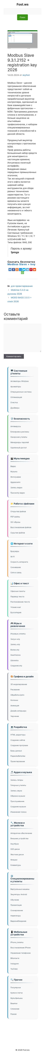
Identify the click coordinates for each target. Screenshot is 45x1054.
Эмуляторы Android (18, 894)
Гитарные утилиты (18, 785)
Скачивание (15, 567)
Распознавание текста (20, 602)
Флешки (13, 860)
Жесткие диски (17, 854)
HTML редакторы (18, 735)
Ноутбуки (14, 844)
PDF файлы (15, 517)
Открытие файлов (18, 511)
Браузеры (14, 551)
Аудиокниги (15, 482)
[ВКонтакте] (10, 269)
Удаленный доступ (18, 448)
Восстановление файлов (20, 527)
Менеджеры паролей (19, 442)
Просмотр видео (17, 493)
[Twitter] (24, 269)
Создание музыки (18, 806)
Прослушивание (17, 801)
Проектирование (17, 761)
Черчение (14, 716)
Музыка (13, 471)
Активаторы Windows (19, 381)
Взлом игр (14, 650)
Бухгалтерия (15, 612)
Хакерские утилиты (18, 437)
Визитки (13, 1003)
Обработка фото (17, 695)
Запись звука (16, 791)
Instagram (14, 964)
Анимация (14, 705)
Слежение (14, 1009)
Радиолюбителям (17, 756)
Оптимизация (16, 397)
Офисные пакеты (17, 591)
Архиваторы (15, 386)
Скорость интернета (19, 562)
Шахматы (14, 660)
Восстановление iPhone (20, 947)
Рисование (15, 689)
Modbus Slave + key (22, 264)
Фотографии (15, 477)
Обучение (14, 900)
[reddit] (34, 269)
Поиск (22, 17)
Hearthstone (15, 655)
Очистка (14, 402)
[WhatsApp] (22, 272)
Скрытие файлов (17, 533)
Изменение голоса (18, 812)
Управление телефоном (20, 953)
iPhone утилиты (17, 942)
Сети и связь (16, 572)
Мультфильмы (16, 998)
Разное (13, 1014)
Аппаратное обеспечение (21, 833)
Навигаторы (15, 916)
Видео (13, 466)
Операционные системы (21, 392)
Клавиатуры (15, 865)
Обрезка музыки (17, 796)
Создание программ (19, 745)
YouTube (14, 969)
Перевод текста (17, 596)
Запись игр (15, 644)
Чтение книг (15, 607)
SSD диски (15, 849)
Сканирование (16, 910)
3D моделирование (18, 684)
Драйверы (15, 408)
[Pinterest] (31, 269)
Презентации (16, 905)
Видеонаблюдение (18, 921)
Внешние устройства (19, 838)
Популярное (15, 987)
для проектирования (22, 286)
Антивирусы (15, 426)
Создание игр (16, 666)
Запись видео (16, 487)
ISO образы (15, 522)
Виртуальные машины (20, 889)
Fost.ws (22, 4)
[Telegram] (27, 269)
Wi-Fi (12, 557)
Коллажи (14, 700)
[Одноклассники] (17, 269)
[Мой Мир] (20, 269)
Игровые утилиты (18, 634)
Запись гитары (16, 780)
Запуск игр (15, 639)
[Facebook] (13, 269)
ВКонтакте (14, 958)
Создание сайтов (17, 740)
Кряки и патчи (16, 993)
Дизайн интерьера (18, 711)
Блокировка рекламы (19, 432)
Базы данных (16, 751)
